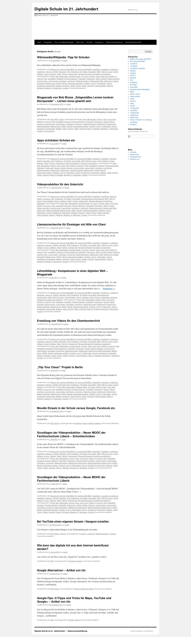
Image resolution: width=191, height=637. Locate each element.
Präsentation (101, 83)
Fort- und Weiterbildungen (64, 42)
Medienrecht (94, 81)
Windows (40, 88)
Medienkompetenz (82, 81)
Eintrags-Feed (134, 154)
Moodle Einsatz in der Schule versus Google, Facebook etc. (76, 408)
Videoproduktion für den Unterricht (60, 184)
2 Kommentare (49, 131)
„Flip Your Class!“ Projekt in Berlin (60, 367)
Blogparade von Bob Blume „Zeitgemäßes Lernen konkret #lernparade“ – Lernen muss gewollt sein (75, 99)
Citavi (98, 76)
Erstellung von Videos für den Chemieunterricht (68, 321)
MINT (99, 72)
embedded (52, 79)
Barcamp (49, 72)
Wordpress (57, 88)
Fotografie (81, 79)
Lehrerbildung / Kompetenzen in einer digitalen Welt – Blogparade (72, 272)
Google (103, 79)
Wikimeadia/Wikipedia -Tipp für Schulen (63, 57)
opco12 (93, 83)
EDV (68, 72)
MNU (101, 81)
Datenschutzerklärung (114, 42)
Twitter (84, 86)
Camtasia (133, 73)
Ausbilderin (96, 69)
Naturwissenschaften (75, 83)
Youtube (65, 88)
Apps (53, 76)
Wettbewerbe (134, 117)
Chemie (92, 76)
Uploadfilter (133, 110)
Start (39, 42)
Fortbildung (75, 72)
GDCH (98, 79)
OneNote (87, 83)
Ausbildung (105, 69)
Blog (57, 76)
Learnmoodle (53, 81)
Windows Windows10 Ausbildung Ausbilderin (94, 74)
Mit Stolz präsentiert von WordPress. (142, 631)
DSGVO (55, 72)
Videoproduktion (100, 86)
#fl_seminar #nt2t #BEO (83, 69)
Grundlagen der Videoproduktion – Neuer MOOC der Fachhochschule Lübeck (71, 478)
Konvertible (92, 72)
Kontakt (89, 42)
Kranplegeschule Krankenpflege (92, 199)
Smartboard (41, 86)
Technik (64, 74)
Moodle (64, 83)
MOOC (59, 83)
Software (53, 74)
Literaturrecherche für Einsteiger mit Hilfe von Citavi (71, 224)
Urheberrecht (72, 74)
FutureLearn (90, 79)
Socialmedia (50, 86)
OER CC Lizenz (107, 72)
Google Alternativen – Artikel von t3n (61, 570)
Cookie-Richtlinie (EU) (133, 42)
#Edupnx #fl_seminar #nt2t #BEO (62, 69)
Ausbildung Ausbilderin (137, 68)
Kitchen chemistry (113, 79)
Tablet (59, 74)
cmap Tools (105, 76)
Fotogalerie (48, 42)
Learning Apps (42, 81)
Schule (46, 74)
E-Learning (47, 122)
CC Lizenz (85, 76)
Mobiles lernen (50, 83)
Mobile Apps (108, 81)
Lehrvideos (62, 81)
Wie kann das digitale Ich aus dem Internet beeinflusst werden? (73, 547)
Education (62, 72)
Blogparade (64, 76)
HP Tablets (83, 72)
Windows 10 (48, 88)
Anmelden (133, 152)
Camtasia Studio (74, 76)
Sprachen (66, 86)
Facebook (59, 79)
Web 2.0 (110, 86)
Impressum (99, 42)
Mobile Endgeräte (43, 126)
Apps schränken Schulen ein (56, 140)
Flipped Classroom (71, 79)
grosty (65, 60)
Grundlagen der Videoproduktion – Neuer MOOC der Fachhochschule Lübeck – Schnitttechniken (71, 434)
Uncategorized (134, 108)
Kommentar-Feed (135, 157)
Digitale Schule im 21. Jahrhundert (66, 9)
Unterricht (90, 86)
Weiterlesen (109, 288)
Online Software (103, 161)
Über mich (80, 42)
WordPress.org (134, 159)
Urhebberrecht (134, 113)
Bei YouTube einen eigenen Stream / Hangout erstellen (73, 521)
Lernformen (71, 81)
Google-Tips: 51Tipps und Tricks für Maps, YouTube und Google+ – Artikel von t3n (74, 599)
